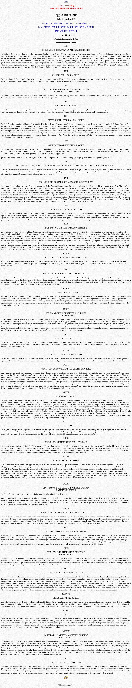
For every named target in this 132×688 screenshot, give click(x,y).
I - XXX (46, 23)
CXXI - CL (84, 23)
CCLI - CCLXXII (86, 27)
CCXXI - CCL (72, 27)
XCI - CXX (74, 23)
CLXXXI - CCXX (59, 27)
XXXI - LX (55, 23)
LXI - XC (65, 23)
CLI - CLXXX (44, 27)
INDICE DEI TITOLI (66, 31)
